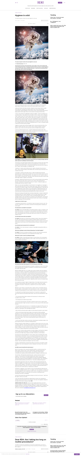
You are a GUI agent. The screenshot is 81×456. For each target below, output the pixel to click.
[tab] (17, 420)
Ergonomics (33, 8)
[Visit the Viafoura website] (46, 424)
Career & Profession (18, 12)
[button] (15, 2)
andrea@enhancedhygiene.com (29, 387)
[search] (17, 2)
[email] (34, 23)
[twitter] (31, 23)
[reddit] (33, 23)
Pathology (46, 8)
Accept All (77, 454)
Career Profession (52, 8)
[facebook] (28, 23)
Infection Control (39, 8)
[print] (47, 23)
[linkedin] (30, 23)
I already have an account (31, 431)
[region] (31, 422)
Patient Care (27, 8)
